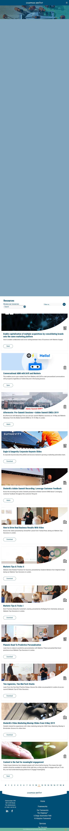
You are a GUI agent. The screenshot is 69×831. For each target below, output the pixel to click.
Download (9, 461)
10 (36, 785)
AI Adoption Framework (42, 818)
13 (45, 785)
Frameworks (42, 806)
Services (42, 823)
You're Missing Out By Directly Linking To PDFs (34, 829)
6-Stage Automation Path (42, 816)
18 (60, 785)
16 (54, 785)
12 (42, 785)
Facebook (12, 811)
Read (8, 346)
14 (48, 785)
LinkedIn (7, 811)
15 (51, 785)
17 (57, 785)
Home (42, 801)
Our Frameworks (42, 810)
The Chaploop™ (42, 813)
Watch (8, 424)
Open (8, 385)
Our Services (42, 827)
